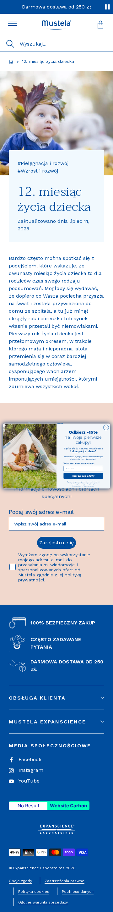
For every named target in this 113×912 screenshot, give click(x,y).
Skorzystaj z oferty (83, 476)
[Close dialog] (106, 427)
